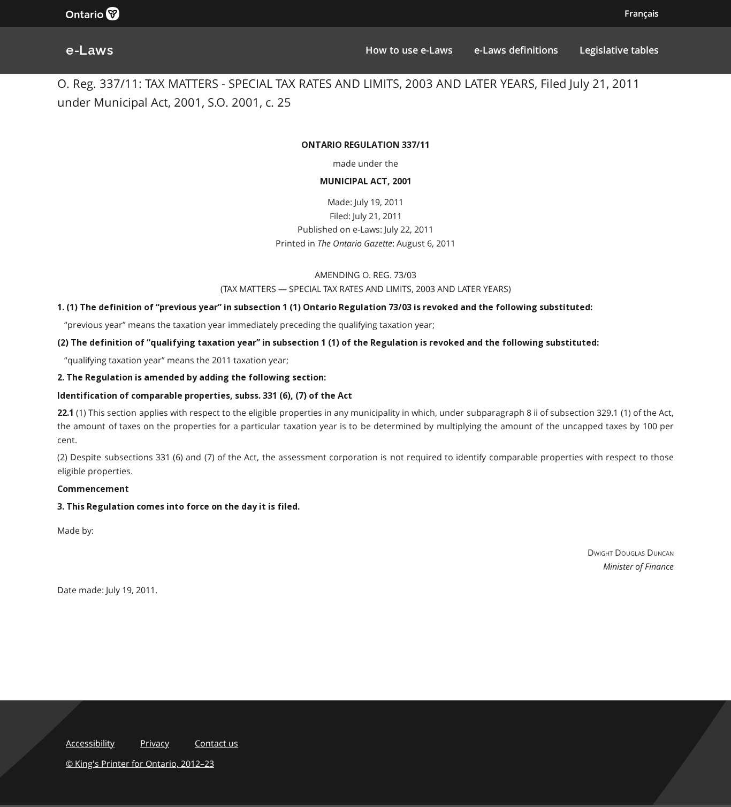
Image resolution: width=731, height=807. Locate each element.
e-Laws (89, 50)
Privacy (154, 743)
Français (642, 13)
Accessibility (90, 743)
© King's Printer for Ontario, (140, 763)
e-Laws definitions (516, 49)
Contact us (216, 743)
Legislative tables (619, 49)
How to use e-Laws (409, 49)
